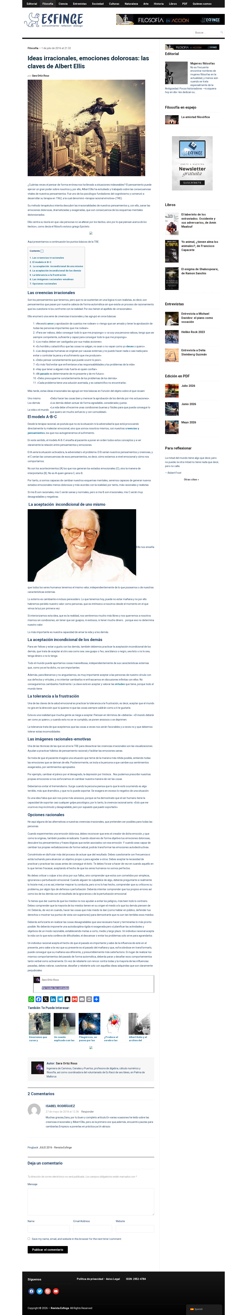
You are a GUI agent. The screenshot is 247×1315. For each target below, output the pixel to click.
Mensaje (32, 1184)
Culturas (114, 3)
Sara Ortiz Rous (40, 75)
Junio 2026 (188, 404)
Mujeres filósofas (202, 63)
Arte (145, 3)
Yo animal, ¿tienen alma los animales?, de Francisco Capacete (199, 246)
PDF (184, 3)
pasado (44, 373)
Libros (173, 3)
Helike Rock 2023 (193, 332)
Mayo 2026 (188, 422)
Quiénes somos (202, 3)
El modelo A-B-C (40, 262)
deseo (130, 346)
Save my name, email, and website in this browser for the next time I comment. (77, 1238)
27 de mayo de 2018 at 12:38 (62, 1111)
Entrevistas (80, 3)
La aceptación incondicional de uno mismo (56, 266)
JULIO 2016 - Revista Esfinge (55, 1147)
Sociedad (98, 3)
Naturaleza (131, 3)
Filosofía (47, 3)
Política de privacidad (90, 1279)
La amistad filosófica (195, 117)
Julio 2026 (188, 386)
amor (50, 323)
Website (120, 1221)
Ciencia (63, 3)
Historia (159, 3)
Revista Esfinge (60, 1308)
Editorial (32, 3)
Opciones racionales (43, 283)
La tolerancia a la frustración (48, 275)
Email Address (81, 1221)
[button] (42, 251)
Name (31, 1221)
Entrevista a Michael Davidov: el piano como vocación (197, 318)
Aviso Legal (113, 1279)
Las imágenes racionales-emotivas (52, 279)
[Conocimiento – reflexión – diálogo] (54, 19)
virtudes (120, 684)
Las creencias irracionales (47, 257)
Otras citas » (191, 479)
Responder (87, 1111)
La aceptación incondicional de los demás (55, 270)
